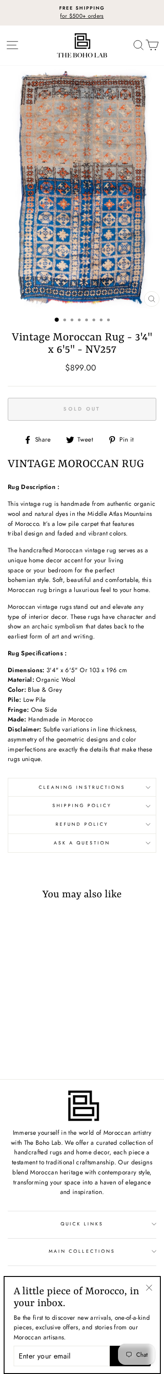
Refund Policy (82, 824)
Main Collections (82, 1251)
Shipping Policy (82, 805)
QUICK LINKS (82, 1223)
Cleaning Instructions (82, 787)
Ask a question (82, 842)
